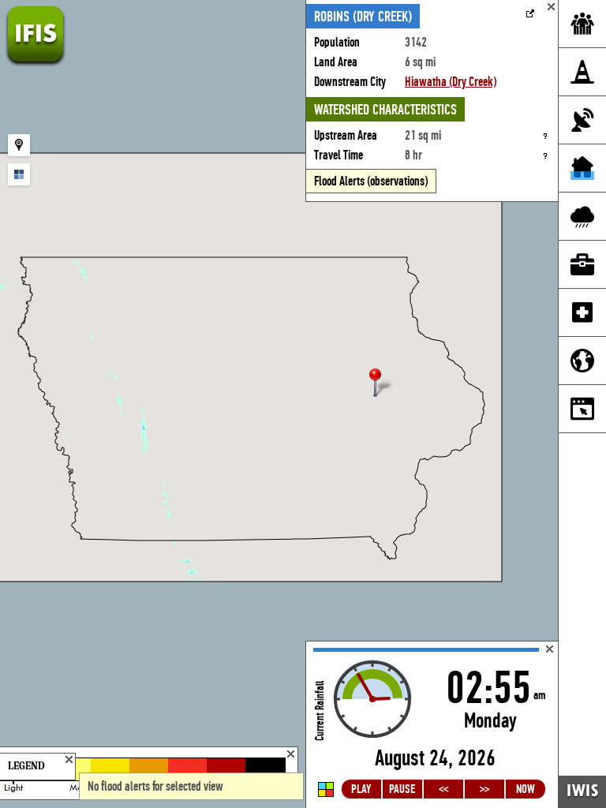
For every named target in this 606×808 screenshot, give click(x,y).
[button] (382, 384)
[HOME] (35, 62)
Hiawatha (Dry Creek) (450, 81)
